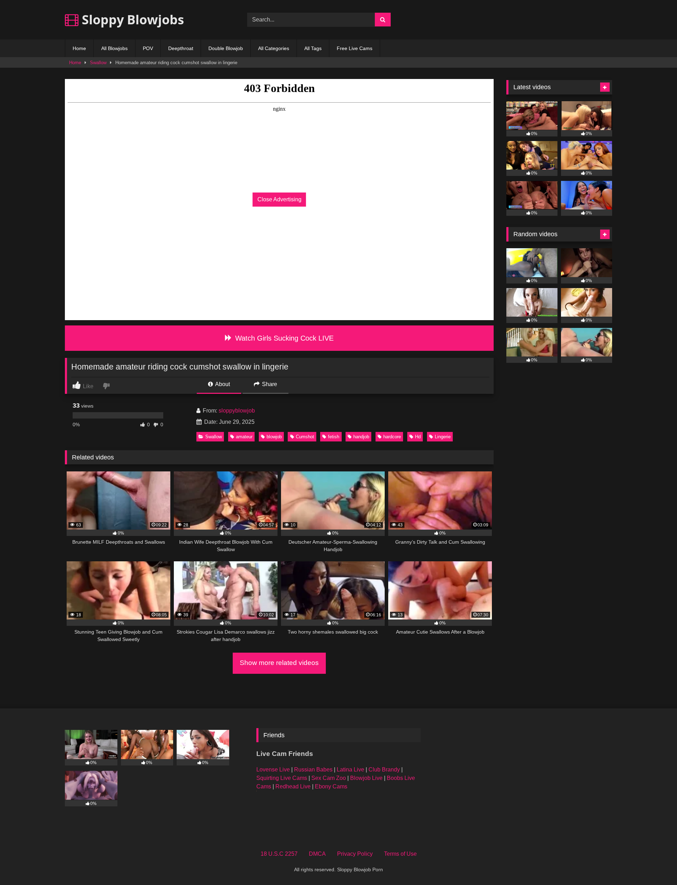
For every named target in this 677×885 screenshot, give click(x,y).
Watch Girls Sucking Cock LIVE (283, 338)
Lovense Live (273, 770)
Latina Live (350, 770)
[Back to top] (655, 864)
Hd (418, 436)
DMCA (317, 854)
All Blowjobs (114, 48)
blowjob (274, 436)
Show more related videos (279, 662)
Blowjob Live (366, 778)
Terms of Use (400, 854)
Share (269, 384)
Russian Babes (313, 770)
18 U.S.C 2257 (279, 854)
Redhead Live (293, 786)
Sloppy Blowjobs (131, 19)
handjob (361, 436)
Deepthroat (180, 48)
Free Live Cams (354, 48)
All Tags (313, 48)
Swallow (98, 62)
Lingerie (443, 436)
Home (79, 48)
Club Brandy (384, 770)
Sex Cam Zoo (328, 778)
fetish (333, 436)
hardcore (392, 436)
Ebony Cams (331, 786)
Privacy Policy (355, 854)
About (222, 384)
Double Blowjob (225, 48)
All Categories (273, 48)
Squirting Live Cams (281, 778)
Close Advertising (279, 199)
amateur (244, 436)
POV (148, 48)
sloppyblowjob (237, 411)
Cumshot (305, 436)
